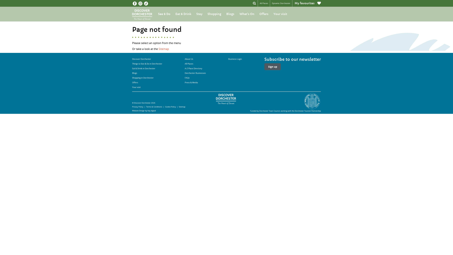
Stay (199, 14)
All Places (264, 3)
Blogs (230, 14)
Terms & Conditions (154, 107)
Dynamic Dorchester (281, 3)
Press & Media (191, 82)
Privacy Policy (137, 107)
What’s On (246, 14)
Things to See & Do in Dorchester (147, 63)
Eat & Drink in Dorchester (143, 68)
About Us (189, 59)
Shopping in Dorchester (143, 77)
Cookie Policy (170, 107)
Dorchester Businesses (195, 73)
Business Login (235, 59)
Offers (263, 14)
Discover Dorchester (141, 59)
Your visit (280, 14)
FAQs (187, 77)
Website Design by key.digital (144, 110)
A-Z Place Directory (193, 68)
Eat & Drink (183, 14)
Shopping (214, 14)
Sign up (272, 66)
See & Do (164, 14)
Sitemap (164, 49)
